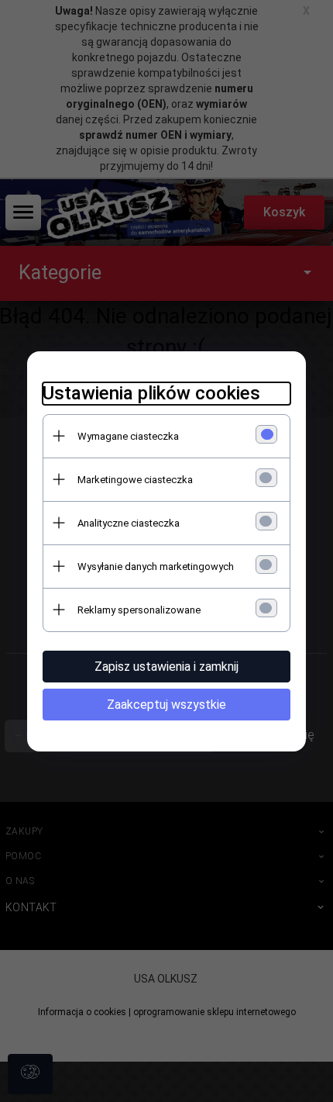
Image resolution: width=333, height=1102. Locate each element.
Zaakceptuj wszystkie (166, 704)
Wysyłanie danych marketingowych (155, 566)
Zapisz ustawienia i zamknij (166, 666)
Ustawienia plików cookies (151, 393)
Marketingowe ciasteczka (135, 479)
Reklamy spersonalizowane (139, 610)
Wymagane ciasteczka (128, 436)
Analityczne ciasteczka (128, 523)
